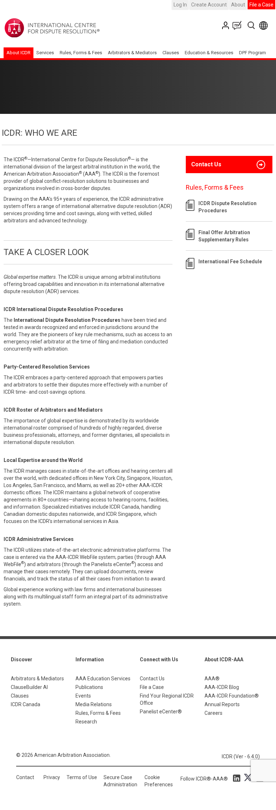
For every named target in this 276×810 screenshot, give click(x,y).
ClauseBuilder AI (29, 687)
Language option (265, 25)
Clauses (170, 52)
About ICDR (18, 52)
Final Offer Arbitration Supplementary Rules (224, 236)
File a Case (261, 5)
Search (252, 25)
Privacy (51, 777)
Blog (239, 25)
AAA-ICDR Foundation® (231, 696)
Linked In (238, 778)
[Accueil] (75, 28)
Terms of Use (81, 777)
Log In (180, 5)
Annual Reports (222, 704)
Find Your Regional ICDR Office (167, 699)
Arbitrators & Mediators (37, 678)
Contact (25, 777)
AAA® (212, 678)
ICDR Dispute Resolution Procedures (227, 206)
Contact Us (226, 25)
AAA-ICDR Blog (221, 687)
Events (83, 696)
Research (86, 722)
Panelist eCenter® (161, 711)
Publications (89, 687)
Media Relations (93, 704)
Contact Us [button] (206, 164)
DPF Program (252, 52)
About (238, 5)
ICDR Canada (25, 704)
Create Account (209, 5)
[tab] (229, 164)
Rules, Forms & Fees (81, 52)
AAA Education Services (102, 678)
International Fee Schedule (230, 261)
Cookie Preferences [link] (158, 780)
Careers (213, 713)
